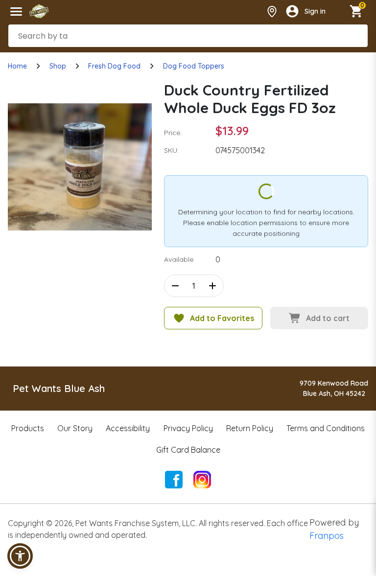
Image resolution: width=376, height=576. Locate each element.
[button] (20, 556)
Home (17, 66)
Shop (57, 66)
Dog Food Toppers (193, 66)
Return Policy (249, 428)
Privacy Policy (188, 428)
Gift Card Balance (188, 450)
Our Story (75, 428)
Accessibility (128, 428)
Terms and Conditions (325, 428)
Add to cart (328, 318)
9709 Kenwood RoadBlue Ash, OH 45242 (334, 388)
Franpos (326, 535)
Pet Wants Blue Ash (59, 388)
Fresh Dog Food (114, 66)
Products (27, 428)
